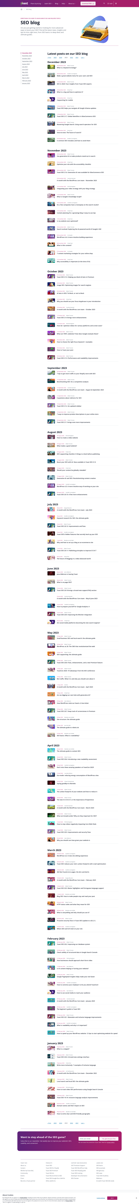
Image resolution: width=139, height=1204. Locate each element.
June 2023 (25, 69)
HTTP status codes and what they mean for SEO (73, 904)
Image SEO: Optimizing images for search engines (74, 285)
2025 (55, 57)
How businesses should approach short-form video (74, 960)
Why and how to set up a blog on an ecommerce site (75, 542)
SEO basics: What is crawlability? (68, 736)
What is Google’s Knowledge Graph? (69, 197)
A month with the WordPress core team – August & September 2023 (80, 390)
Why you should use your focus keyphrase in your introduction (78, 301)
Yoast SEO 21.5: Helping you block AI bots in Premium (75, 277)
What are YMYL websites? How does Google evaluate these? (77, 334)
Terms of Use (23, 1197)
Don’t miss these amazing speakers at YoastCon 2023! (75, 767)
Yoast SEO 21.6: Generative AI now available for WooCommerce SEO (80, 172)
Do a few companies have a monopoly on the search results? (78, 205)
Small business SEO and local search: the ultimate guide (76, 638)
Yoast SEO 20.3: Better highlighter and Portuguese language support (80, 888)
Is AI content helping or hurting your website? (73, 969)
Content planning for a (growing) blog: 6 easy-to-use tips (76, 213)
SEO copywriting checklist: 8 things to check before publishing (78, 454)
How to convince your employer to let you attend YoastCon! (77, 985)
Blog (56, 3)
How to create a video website (67, 438)
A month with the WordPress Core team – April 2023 (75, 687)
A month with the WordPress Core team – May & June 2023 (77, 598)
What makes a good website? (67, 446)
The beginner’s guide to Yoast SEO (68, 1009)
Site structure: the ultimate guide (68, 719)
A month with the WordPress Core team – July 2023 (74, 510)
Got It (112, 1198)
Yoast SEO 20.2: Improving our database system (73, 944)
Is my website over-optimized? (67, 221)
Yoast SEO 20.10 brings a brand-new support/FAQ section (76, 590)
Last (82, 57)
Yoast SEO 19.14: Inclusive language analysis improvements (77, 1098)
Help (63, 3)
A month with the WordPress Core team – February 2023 (76, 880)
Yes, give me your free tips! (109, 1139)
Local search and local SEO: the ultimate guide (73, 1081)
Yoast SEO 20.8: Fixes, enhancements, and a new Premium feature (79, 663)
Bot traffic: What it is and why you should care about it (76, 679)
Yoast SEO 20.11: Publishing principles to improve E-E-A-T (76, 551)
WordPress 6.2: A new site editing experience (72, 856)
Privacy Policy (69, 1201)
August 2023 (26, 64)
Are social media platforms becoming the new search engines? (78, 623)
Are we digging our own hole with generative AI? (73, 695)
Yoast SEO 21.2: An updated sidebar (69, 406)
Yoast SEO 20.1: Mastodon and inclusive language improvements (79, 1017)
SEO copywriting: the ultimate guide (69, 654)
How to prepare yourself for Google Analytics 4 (73, 607)
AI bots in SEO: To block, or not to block (70, 293)
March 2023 (25, 78)
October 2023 (26, 58)
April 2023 (25, 75)
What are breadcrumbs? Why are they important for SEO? (77, 816)
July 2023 (25, 67)
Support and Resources (79, 1163)
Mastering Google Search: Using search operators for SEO (77, 124)
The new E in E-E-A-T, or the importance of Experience (75, 800)
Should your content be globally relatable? (71, 470)
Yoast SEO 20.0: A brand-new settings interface (73, 1057)
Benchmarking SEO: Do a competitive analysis (72, 382)
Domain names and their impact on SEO (70, 1106)
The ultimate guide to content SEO (68, 751)
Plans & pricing (36, 3)
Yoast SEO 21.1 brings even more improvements (73, 422)
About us (71, 3)
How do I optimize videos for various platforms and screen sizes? (79, 326)
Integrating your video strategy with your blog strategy (76, 189)
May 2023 (25, 72)
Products (49, 1163)
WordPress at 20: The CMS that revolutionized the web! (76, 646)
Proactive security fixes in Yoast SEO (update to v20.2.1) (76, 921)
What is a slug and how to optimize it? (70, 92)
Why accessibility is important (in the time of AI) (73, 262)
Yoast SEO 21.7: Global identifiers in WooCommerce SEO (76, 116)
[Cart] (116, 3)
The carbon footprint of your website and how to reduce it (77, 792)
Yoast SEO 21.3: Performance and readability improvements (77, 358)
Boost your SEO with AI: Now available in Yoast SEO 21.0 (76, 462)
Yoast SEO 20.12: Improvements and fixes (71, 526)
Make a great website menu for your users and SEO (74, 76)
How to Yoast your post (65, 350)
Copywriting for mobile (65, 100)
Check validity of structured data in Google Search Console (77, 952)
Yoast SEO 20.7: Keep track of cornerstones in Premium (76, 711)
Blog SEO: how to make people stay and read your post (76, 896)
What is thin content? (64, 245)
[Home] (21, 9)
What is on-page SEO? (64, 582)
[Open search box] (104, 3)
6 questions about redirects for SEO (69, 398)
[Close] (136, 1198)
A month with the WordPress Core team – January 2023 (76, 1001)
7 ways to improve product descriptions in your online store (77, 414)
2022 (71, 57)
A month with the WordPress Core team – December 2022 (77, 1073)
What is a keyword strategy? (66, 68)
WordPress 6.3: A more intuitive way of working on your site (78, 486)
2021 (77, 57)
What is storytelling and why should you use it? (73, 912)
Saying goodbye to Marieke (66, 783)
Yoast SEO (24, 1163)
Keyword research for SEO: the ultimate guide (73, 518)
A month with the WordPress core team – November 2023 (77, 180)
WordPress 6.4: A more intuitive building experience (75, 237)
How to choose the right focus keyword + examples (74, 342)
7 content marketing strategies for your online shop (75, 253)
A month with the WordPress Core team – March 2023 (75, 808)
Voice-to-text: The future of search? (69, 133)
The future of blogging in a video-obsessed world (74, 559)
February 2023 (26, 80)
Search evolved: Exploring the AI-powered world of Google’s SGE (79, 229)
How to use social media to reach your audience (73, 993)
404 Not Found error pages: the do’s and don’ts (73, 872)
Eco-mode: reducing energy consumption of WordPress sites (78, 775)
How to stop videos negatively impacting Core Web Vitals (76, 824)
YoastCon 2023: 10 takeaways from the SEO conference (76, 671)
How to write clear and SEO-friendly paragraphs (73, 1114)
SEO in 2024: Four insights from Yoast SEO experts (74, 84)
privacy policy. (111, 1142)
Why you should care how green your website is (73, 840)
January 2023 (26, 83)
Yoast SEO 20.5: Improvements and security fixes (74, 832)
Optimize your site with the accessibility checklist (74, 164)
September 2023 (27, 61)
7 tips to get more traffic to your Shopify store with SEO (76, 374)
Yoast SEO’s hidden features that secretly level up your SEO (77, 534)
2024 (60, 57)
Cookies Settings (101, 1198)
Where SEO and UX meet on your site (69, 929)
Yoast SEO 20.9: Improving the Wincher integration (74, 615)
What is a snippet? (63, 1049)
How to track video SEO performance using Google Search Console (80, 1089)
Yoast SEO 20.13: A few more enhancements (72, 494)
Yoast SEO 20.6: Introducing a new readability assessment (77, 759)
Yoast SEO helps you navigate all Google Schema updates (76, 108)
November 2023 (27, 56)
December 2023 (27, 53)
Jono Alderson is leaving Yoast (67, 574)
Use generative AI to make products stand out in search (76, 156)
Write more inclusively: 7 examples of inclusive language (76, 1065)
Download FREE (87, 3)
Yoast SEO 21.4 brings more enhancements (71, 318)
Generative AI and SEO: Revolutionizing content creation (76, 478)
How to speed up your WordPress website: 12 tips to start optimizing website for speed (87, 1033)
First (49, 57)
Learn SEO (47, 3)
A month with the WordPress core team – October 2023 (76, 309)
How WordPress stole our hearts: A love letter (73, 703)
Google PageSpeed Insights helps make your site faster (76, 977)
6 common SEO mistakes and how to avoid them (73, 141)
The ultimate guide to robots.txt (68, 727)
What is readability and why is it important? (72, 1025)
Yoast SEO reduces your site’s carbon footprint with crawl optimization (81, 864)
